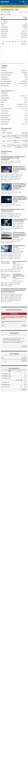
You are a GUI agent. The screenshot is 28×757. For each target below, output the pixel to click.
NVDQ (3, 282)
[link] (26, 12)
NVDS (15, 225)
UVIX (13, 270)
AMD (13, 298)
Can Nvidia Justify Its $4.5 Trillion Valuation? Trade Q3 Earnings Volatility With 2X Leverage (20, 199)
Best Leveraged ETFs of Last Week (20, 262)
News (15, 4)
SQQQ (3, 255)
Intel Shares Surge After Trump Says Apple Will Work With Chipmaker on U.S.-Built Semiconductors (13, 158)
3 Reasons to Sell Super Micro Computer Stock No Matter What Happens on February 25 (19, 235)
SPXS (12, 258)
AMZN (3, 242)
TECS (3, 270)
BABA (3, 294)
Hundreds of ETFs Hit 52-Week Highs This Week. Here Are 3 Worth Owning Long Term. (19, 169)
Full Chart (24, 43)
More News (4, 153)
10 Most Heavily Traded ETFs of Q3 (19, 246)
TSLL (13, 255)
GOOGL (3, 175)
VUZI (14, 213)
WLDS (3, 215)
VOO (3, 298)
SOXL (12, 254)
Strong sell (14, 314)
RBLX (3, 216)
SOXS (15, 252)
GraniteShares (24, 70)
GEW (3, 179)
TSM (3, 181)
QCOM (13, 215)
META (3, 295)
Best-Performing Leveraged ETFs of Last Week (18, 276)
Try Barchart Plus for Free (19, 6)
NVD (3, 163)
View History (4, 93)
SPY (13, 257)
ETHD (3, 271)
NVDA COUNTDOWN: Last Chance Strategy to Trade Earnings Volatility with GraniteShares (19, 186)
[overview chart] (14, 53)
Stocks (2, 4)
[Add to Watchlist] (24, 12)
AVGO (3, 176)
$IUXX (13, 228)
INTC (13, 162)
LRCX (13, 178)
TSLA (3, 297)
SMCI (3, 241)
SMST (3, 285)
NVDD (3, 228)
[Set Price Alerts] (22, 12)
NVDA (3, 192)
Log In (20, 1)
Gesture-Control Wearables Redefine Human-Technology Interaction (13, 210)
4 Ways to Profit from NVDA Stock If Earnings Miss (20, 220)
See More (4, 67)
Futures (6, 4)
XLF (2, 254)
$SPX (15, 226)
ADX (14, 176)
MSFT (15, 239)
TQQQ (3, 257)
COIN (3, 301)
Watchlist (11, 4)
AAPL (3, 162)
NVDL (14, 192)
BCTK (3, 178)
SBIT (3, 284)
